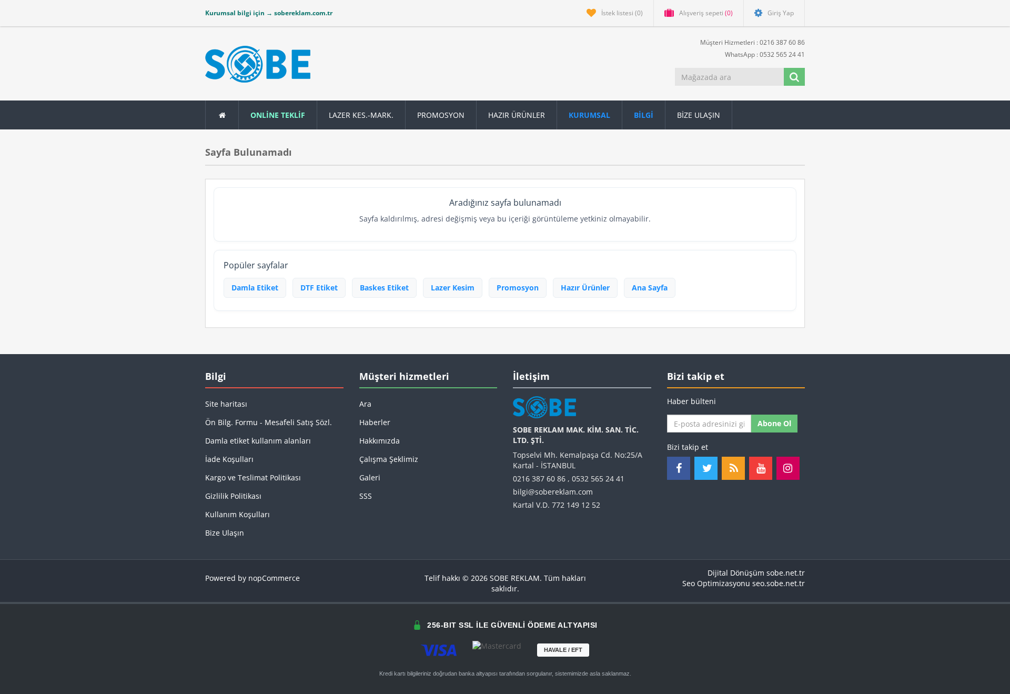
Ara (365, 404)
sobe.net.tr (785, 573)
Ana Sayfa (650, 288)
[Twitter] (706, 468)
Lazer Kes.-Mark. (361, 115)
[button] (643, 114)
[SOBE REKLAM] (257, 64)
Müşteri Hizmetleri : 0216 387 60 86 (752, 42)
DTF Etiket (319, 288)
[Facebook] (678, 468)
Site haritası (226, 404)
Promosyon (518, 288)
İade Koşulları (229, 459)
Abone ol (774, 423)
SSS (365, 496)
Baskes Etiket (384, 288)
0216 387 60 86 (539, 479)
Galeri (369, 477)
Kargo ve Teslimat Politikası (253, 477)
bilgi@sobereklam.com (553, 492)
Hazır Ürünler (585, 288)
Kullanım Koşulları (237, 514)
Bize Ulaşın (698, 115)
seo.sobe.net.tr (778, 583)
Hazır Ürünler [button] (516, 115)
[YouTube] (760, 468)
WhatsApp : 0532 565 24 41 (764, 54)
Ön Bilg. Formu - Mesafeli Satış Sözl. (268, 422)
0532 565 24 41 (598, 479)
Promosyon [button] (440, 115)
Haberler (374, 422)
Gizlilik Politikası (233, 496)
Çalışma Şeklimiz (388, 459)
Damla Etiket (254, 288)
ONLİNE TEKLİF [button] (277, 115)
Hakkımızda (379, 441)
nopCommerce (274, 578)
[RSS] (733, 468)
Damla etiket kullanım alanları (258, 441)
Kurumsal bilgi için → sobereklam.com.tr (268, 12)
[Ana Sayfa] (222, 114)
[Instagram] (788, 468)
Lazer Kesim (452, 288)
